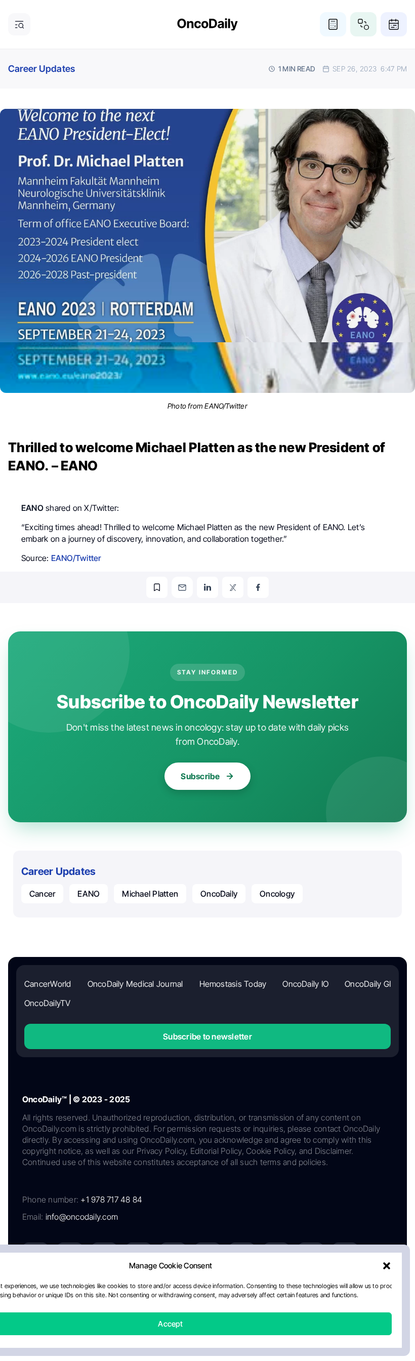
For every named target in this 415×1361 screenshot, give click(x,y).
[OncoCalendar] (394, 24)
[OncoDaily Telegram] (242, 1256)
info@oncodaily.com (82, 1217)
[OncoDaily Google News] (311, 1256)
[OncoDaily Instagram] (139, 1256)
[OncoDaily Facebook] (104, 1256)
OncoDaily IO (305, 984)
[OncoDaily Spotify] (207, 1256)
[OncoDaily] (207, 24)
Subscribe (200, 776)
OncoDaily (218, 894)
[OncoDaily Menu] (19, 24)
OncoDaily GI (368, 984)
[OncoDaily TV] (173, 1256)
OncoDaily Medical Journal (135, 984)
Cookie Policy (253, 1294)
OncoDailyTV (47, 1003)
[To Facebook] (258, 587)
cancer (42, 894)
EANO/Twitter (76, 558)
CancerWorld (47, 984)
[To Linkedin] (207, 587)
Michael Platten (150, 894)
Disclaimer (301, 1294)
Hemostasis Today (233, 984)
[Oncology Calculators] (333, 24)
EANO (88, 894)
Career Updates (41, 68)
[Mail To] (182, 587)
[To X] (232, 587)
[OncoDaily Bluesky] (276, 1256)
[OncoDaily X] (70, 1256)
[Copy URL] (157, 587)
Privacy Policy (147, 1294)
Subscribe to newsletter (207, 1036)
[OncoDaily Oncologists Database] (363, 24)
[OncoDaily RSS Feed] (345, 1256)
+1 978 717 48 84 (111, 1199)
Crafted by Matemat (207, 1321)
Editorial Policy (200, 1294)
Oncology (277, 894)
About (107, 1294)
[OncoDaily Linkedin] (35, 1256)
